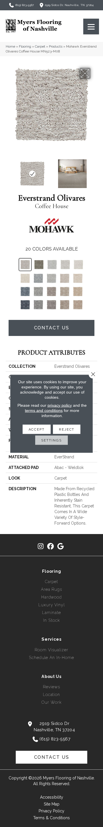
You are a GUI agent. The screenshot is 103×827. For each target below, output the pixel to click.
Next (94, 171)
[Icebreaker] (38, 278)
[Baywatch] (25, 291)
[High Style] (78, 291)
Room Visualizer (51, 650)
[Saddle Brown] (78, 278)
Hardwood (51, 597)
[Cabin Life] (64, 278)
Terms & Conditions (51, 818)
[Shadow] (52, 264)
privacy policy (59, 405)
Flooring (25, 46)
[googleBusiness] (61, 546)
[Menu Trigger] (91, 26)
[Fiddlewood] (51, 304)
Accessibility (51, 797)
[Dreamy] (25, 304)
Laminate (51, 612)
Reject (66, 429)
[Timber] (78, 304)
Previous (8, 171)
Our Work (51, 702)
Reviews (51, 687)
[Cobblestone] (65, 264)
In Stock (51, 620)
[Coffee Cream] (25, 278)
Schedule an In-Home (51, 657)
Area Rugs (51, 589)
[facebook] (51, 546)
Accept (37, 429)
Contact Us (51, 328)
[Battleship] (38, 291)
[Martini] (64, 291)
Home (10, 46)
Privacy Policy (51, 811)
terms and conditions (44, 410)
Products (55, 46)
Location (51, 694)
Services (51, 639)
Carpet (40, 46)
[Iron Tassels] (38, 304)
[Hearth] (51, 291)
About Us (51, 676)
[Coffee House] (25, 264)
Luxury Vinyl (51, 605)
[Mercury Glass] (51, 278)
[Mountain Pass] (39, 264)
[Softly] (78, 264)
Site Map (52, 804)
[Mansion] (64, 304)
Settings (51, 440)
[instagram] (41, 546)
